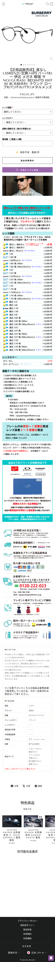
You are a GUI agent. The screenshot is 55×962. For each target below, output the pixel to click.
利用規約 (27, 938)
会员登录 (26, 946)
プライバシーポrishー (27, 921)
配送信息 (27, 929)
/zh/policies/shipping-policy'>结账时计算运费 (29, 97)
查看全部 (27, 809)
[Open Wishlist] (51, 958)
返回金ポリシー (27, 925)
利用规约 (27, 934)
